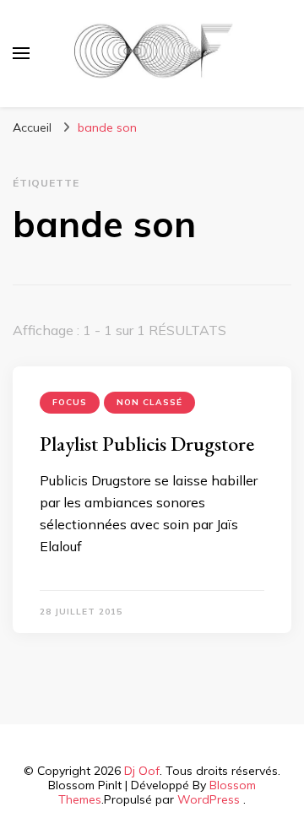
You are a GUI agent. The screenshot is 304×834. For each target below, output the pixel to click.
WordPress (208, 799)
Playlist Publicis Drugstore (147, 444)
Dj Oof (142, 770)
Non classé (149, 402)
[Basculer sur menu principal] (21, 53)
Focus (69, 402)
